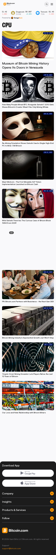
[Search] (47, 4)
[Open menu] (52, 4)
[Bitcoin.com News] (9, 4)
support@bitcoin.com (11, 548)
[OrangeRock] (16, 17)
